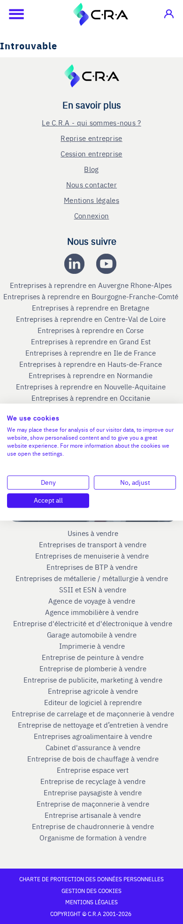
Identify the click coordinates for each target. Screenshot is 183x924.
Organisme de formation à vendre (92, 837)
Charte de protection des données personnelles (91, 879)
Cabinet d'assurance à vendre (93, 747)
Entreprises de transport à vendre (92, 544)
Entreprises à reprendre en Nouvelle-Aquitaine (92, 386)
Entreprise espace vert (93, 770)
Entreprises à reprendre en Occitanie (91, 398)
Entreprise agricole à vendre (93, 691)
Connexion (91, 215)
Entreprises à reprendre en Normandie (91, 375)
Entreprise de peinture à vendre (93, 657)
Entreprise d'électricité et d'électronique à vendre (92, 623)
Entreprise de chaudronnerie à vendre (93, 826)
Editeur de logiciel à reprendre (93, 702)
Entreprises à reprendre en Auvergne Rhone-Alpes (92, 285)
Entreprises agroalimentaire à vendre (93, 736)
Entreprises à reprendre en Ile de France (91, 353)
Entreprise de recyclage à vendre (92, 781)
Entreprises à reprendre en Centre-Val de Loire (92, 319)
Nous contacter (91, 184)
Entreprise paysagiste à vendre (93, 792)
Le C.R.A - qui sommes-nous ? (91, 122)
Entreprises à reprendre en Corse (91, 330)
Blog (91, 169)
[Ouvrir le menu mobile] (11, 14)
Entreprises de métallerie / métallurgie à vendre (92, 578)
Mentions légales (91, 200)
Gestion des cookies (91, 890)
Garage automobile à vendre (92, 634)
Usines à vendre (93, 533)
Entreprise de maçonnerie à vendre (93, 804)
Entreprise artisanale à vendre (93, 815)
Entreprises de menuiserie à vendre (93, 555)
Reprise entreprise (91, 138)
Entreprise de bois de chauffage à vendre (93, 758)
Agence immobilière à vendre (92, 612)
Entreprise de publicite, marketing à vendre (92, 680)
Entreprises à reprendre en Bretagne (91, 307)
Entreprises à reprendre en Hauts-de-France (91, 364)
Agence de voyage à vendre (92, 601)
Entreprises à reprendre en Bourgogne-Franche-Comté (91, 296)
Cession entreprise (91, 153)
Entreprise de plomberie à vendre (92, 668)
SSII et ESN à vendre (92, 589)
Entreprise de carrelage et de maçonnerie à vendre (93, 713)
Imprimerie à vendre (93, 646)
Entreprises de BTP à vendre (92, 567)
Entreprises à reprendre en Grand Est (91, 341)
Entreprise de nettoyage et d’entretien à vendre (93, 725)
